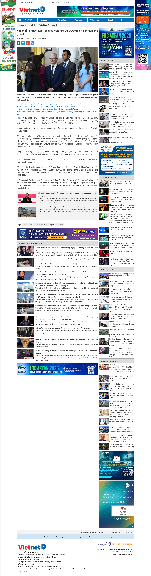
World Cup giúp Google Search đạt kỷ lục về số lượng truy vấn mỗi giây (121, 378)
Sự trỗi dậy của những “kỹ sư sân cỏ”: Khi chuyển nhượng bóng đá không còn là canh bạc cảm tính (121, 429)
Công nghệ (44, 20)
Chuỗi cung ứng (40, 225)
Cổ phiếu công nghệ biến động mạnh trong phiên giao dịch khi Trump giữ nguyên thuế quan (53, 104)
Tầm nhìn (78, 20)
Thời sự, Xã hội (107, 270)
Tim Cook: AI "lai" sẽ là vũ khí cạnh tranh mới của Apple (121, 131)
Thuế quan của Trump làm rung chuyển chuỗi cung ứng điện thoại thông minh (48, 106)
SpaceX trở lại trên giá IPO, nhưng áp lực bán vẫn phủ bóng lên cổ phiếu (121, 191)
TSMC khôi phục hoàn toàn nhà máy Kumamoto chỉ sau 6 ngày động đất (121, 324)
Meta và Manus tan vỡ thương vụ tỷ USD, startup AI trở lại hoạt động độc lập (121, 299)
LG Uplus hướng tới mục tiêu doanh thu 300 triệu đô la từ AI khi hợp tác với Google (66, 352)
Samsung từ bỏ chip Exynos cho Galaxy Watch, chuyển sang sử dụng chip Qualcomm (121, 84)
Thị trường (62, 20)
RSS (130, 532)
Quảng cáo (66, 2)
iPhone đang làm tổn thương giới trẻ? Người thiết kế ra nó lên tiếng (121, 446)
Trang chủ (22, 25)
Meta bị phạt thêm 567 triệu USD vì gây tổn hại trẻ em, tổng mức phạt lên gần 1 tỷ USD (121, 316)
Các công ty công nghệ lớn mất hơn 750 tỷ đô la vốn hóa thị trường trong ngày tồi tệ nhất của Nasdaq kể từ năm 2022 (66, 318)
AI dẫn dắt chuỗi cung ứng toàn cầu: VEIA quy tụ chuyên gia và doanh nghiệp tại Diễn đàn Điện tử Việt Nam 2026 (121, 75)
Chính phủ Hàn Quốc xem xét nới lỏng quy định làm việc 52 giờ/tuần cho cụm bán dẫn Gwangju (121, 333)
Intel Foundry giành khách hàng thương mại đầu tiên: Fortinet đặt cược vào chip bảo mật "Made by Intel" (121, 262)
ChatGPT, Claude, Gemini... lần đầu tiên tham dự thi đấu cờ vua (121, 421)
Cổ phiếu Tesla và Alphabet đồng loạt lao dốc (121, 252)
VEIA (75, 2)
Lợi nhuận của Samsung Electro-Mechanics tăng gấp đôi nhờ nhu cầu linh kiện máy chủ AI (121, 238)
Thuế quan (27, 225)
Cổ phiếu (59, 225)
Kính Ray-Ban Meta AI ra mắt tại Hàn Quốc (121, 107)
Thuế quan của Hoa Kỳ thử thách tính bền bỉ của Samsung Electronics (66, 207)
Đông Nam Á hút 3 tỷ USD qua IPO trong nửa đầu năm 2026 (121, 183)
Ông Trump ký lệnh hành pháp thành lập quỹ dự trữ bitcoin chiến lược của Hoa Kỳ (66, 340)
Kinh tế (110, 20)
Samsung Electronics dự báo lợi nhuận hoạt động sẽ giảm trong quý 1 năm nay (66, 260)
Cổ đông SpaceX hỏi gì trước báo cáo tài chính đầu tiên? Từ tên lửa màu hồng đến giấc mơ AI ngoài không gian (121, 342)
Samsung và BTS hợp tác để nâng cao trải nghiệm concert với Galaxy (121, 395)
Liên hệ (45, 2)
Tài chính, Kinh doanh (110, 178)
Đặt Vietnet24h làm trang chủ (94, 532)
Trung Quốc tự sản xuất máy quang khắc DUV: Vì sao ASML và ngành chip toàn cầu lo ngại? (121, 124)
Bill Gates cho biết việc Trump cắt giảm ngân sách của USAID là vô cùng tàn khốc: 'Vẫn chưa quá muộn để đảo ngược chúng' (121, 438)
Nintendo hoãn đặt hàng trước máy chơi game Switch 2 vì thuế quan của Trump (48, 109)
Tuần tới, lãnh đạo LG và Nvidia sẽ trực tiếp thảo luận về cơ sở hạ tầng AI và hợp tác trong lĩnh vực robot (121, 308)
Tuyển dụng (55, 2)
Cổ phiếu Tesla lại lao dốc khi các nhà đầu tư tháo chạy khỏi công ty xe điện (66, 306)
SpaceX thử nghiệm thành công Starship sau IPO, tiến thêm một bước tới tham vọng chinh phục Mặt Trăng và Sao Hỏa (121, 100)
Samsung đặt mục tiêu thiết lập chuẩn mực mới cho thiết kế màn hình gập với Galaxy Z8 (121, 116)
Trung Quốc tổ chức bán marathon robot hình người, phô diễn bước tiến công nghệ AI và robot (121, 387)
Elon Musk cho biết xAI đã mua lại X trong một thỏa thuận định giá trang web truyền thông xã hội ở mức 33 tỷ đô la (66, 273)
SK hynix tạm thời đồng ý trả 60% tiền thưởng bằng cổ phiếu (121, 275)
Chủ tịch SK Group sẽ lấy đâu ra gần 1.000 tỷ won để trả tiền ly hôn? (121, 91)
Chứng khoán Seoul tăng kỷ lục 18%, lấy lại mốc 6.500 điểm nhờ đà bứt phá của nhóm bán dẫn (121, 245)
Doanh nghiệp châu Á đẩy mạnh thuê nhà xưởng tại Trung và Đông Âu (121, 283)
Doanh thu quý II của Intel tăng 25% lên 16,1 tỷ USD (121, 229)
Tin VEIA (28, 20)
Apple (51, 225)
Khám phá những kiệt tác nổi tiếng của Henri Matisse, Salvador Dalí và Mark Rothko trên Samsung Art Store (121, 413)
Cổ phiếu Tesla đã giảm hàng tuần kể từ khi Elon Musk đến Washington (64, 328)
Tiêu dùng (94, 20)
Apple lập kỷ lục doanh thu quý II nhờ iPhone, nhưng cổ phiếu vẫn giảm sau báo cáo (121, 140)
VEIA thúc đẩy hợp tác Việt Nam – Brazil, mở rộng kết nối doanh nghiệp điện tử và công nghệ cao (121, 67)
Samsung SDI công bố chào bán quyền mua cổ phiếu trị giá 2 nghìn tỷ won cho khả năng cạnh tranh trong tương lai (66, 284)
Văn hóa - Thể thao (109, 361)
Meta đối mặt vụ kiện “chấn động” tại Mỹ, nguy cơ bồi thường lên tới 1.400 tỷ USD (121, 291)
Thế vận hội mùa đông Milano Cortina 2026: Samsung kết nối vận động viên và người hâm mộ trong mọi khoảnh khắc (121, 404)
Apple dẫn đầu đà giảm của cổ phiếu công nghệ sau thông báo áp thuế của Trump (66, 249)
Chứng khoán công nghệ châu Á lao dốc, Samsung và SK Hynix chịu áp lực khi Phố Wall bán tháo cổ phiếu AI (121, 208)
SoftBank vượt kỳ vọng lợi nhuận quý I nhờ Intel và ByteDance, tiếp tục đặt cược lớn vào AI (121, 199)
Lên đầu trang (116, 532)
